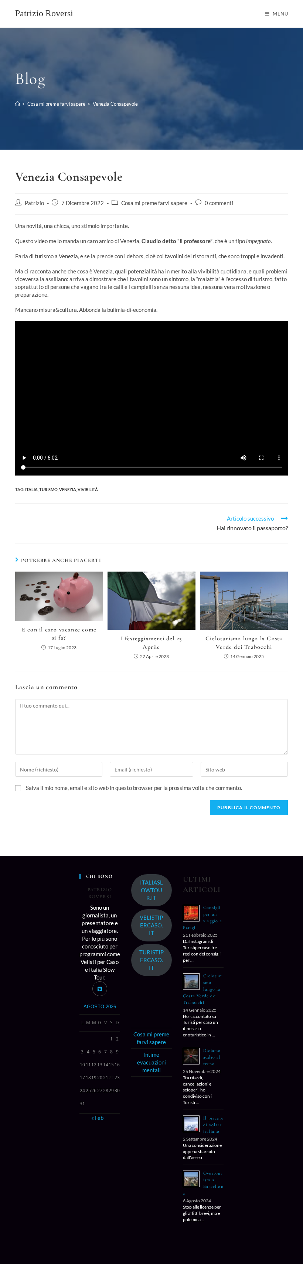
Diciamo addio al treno (212, 1057)
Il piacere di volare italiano (213, 1124)
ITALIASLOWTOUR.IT (151, 890)
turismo (48, 489)
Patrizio (34, 203)
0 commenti (219, 203)
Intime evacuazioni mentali (151, 1062)
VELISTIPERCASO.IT (151, 925)
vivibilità (88, 489)
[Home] (17, 104)
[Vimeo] (99, 988)
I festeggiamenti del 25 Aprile (152, 642)
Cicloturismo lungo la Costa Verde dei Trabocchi (243, 642)
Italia (31, 489)
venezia (67, 489)
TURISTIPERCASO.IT (151, 960)
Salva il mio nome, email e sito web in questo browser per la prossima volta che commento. (134, 787)
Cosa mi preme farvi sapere (154, 203)
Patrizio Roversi (44, 13)
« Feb (97, 1117)
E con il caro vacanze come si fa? (59, 633)
